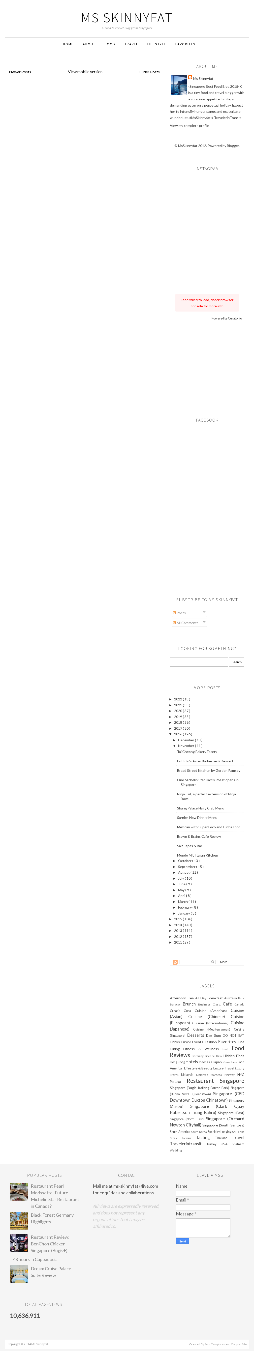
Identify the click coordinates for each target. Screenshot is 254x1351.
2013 (178, 930)
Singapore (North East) (188, 1119)
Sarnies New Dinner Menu (197, 817)
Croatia (177, 1011)
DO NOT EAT (233, 1035)
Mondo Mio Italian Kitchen (197, 855)
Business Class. (210, 1004)
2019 (178, 717)
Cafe (228, 1003)
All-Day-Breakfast (209, 998)
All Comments (187, 623)
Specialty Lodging (220, 1132)
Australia (231, 998)
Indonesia (206, 1062)
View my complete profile (189, 125)
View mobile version (85, 71)
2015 (178, 919)
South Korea (199, 1131)
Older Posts (149, 71)
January (184, 913)
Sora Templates (215, 1344)
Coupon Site (239, 1344)
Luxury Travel (224, 1068)
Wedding (176, 1150)
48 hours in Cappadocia (35, 1259)
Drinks (175, 1042)
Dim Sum (214, 1035)
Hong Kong (178, 1062)
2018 (178, 722)
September (187, 866)
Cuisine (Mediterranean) (213, 1029)
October (185, 861)
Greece (210, 1056)
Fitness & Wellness (202, 1049)
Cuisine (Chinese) (209, 1016)
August (184, 872)
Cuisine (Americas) (213, 1010)
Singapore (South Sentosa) (223, 1125)
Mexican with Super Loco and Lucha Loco (208, 827)
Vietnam (238, 1144)
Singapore (232, 1080)
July (181, 878)
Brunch (190, 1003)
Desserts (196, 1035)
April (182, 895)
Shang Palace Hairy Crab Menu (200, 808)
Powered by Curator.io (227, 318)
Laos (234, 1062)
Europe (186, 1042)
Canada (239, 1004)
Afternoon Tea (182, 998)
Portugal (178, 1082)
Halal (219, 1056)
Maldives (203, 1074)
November (186, 746)
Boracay (176, 1004)
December (186, 740)
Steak (176, 1138)
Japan (217, 1062)
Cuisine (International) (211, 1023)
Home (68, 44)
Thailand (223, 1138)
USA (226, 1144)
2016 (178, 734)
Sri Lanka (238, 1131)
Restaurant (203, 1080)
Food (110, 44)
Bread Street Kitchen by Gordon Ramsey (208, 770)
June (182, 884)
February (185, 907)
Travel (131, 44)
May (181, 890)
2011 (178, 942)
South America (180, 1132)
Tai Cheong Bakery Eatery (197, 751)
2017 (178, 728)
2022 (178, 699)
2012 (178, 936)
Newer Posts (20, 71)
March (183, 901)
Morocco (217, 1074)
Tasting (205, 1137)
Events (198, 1042)
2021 (178, 705)
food (227, 1049)
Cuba (189, 1011)
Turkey (213, 1144)
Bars (241, 998)
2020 (178, 711)
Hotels (192, 1061)
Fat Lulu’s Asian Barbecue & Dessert (205, 761)
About (89, 44)
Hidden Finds (233, 1056)
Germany (198, 1056)
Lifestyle (156, 44)
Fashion (211, 1042)
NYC (240, 1074)
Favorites (185, 44)
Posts (181, 613)
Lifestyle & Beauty (199, 1068)
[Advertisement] (207, 367)
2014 (178, 925)
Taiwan (189, 1138)
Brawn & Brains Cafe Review (199, 836)
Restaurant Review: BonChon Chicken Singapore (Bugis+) (50, 1243)
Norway (230, 1074)
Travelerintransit (188, 1143)
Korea (227, 1062)
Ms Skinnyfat (127, 17)
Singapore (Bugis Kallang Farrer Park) (200, 1088)
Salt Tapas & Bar (189, 846)
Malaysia (188, 1075)
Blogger (233, 146)
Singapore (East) (231, 1113)
